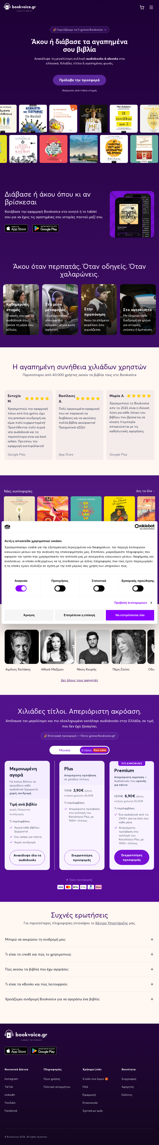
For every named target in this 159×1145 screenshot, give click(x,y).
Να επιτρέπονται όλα (130, 615)
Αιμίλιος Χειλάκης (18, 669)
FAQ (85, 1087)
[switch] (60, 588)
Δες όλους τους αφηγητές (79, 680)
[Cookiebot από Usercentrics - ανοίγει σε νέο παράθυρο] (138, 527)
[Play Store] (43, 1051)
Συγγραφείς (129, 1079)
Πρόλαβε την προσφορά (79, 80)
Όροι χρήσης (52, 1079)
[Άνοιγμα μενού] (151, 7)
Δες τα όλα (144, 491)
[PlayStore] (46, 228)
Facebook (11, 1110)
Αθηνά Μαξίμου (52, 669)
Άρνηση (29, 615)
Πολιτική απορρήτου (57, 1087)
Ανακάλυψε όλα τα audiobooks (27, 857)
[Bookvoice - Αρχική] (20, 7)
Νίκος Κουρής (86, 669)
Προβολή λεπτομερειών (130, 602)
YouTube (10, 1102)
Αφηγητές (128, 1087)
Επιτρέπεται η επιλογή (79, 615)
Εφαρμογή (89, 1095)
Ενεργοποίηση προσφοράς (82, 857)
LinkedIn (10, 1095)
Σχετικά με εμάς (93, 1110)
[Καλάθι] (142, 7)
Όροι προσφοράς (80, 879)
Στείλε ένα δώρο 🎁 (95, 1079)
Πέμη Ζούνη (120, 669)
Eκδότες (127, 1095)
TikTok (9, 1087)
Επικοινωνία (90, 1102)
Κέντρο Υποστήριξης (111, 923)
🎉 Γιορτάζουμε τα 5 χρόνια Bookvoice (79, 29)
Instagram (11, 1079)
